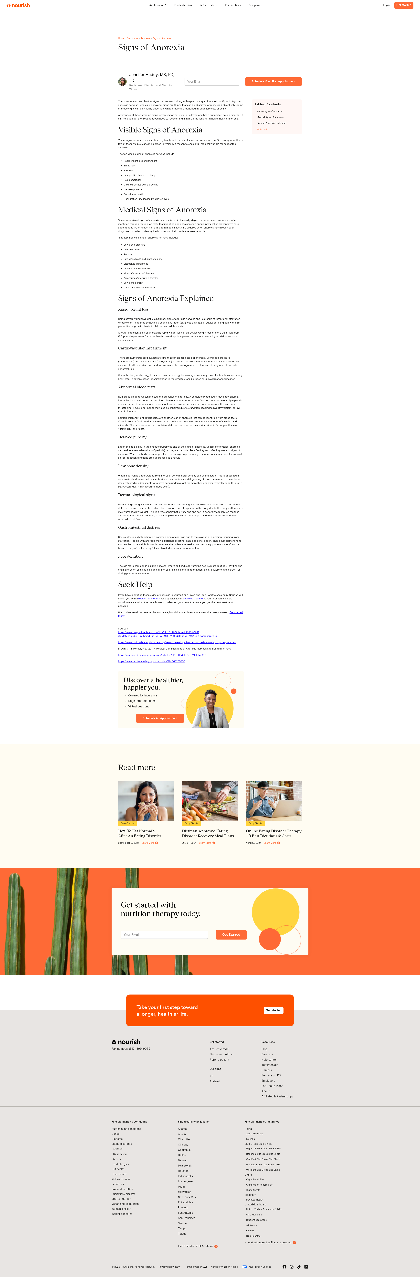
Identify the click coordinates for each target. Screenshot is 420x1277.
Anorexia (145, 38)
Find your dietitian (221, 1054)
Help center (269, 1059)
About (266, 1091)
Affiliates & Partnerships (277, 1096)
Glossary (267, 1054)
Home (121, 38)
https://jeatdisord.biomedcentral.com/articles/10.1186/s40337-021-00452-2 (162, 655)
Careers (267, 1070)
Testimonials (270, 1065)
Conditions (132, 38)
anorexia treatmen (193, 598)
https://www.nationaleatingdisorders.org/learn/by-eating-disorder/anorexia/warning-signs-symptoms (177, 642)
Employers (268, 1080)
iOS (212, 1076)
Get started (403, 5)
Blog (264, 1049)
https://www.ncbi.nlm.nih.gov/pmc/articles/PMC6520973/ (151, 661)
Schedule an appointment (160, 718)
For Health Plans (272, 1086)
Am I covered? (219, 1049)
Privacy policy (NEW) (170, 1266)
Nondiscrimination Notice (224, 1266)
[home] (18, 5)
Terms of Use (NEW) (196, 1266)
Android (215, 1081)
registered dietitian (149, 598)
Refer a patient (219, 1059)
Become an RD (271, 1075)
